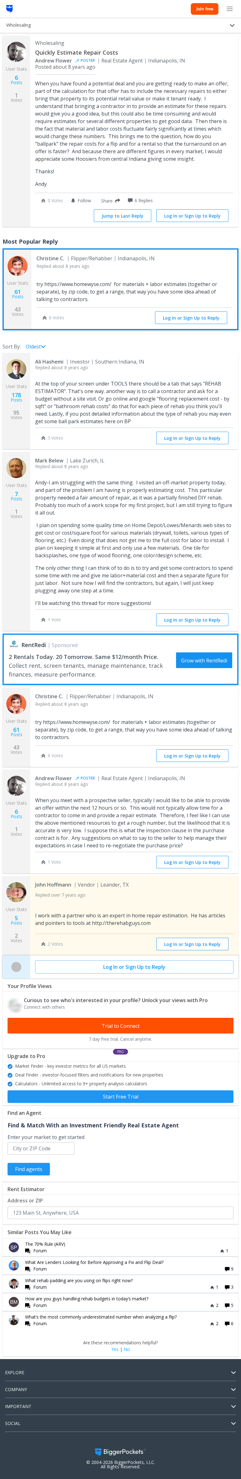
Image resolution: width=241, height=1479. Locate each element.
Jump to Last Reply (122, 216)
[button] (109, 200)
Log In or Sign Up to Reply (192, 216)
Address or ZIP (25, 1200)
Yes (115, 1349)
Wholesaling (49, 43)
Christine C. (50, 258)
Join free (204, 9)
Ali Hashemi (49, 361)
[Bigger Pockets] (9, 9)
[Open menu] (229, 9)
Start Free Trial (120, 1096)
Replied (62, 266)
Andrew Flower (53, 60)
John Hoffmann (53, 884)
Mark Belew (49, 460)
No (127, 1349)
